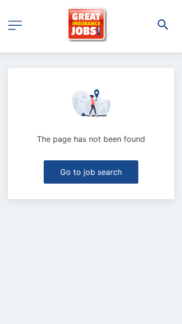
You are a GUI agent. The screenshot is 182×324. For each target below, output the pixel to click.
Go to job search (91, 172)
